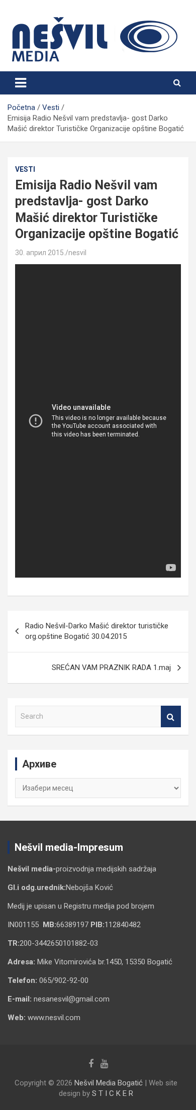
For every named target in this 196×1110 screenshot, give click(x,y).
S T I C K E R (112, 1093)
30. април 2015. (40, 253)
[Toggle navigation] (21, 82)
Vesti (25, 169)
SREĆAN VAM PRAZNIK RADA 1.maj (111, 667)
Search (171, 716)
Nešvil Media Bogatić (108, 1082)
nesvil (77, 253)
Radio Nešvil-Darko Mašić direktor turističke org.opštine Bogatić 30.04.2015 (96, 631)
